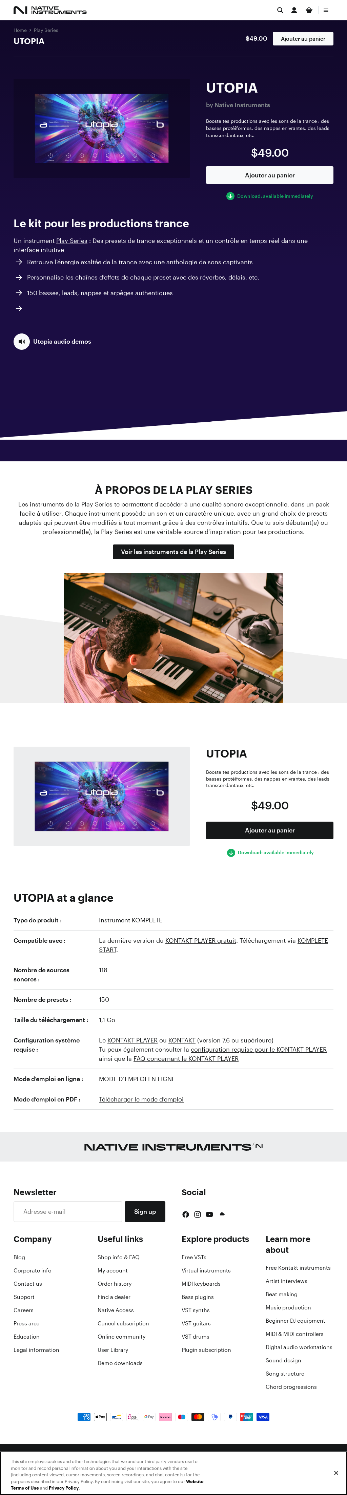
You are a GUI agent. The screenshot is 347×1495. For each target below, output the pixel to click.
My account (113, 1270)
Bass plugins (198, 1297)
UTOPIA (29, 41)
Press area (27, 1323)
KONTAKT (182, 1040)
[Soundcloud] (222, 1214)
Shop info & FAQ (119, 1257)
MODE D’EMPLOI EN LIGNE (137, 1079)
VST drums (195, 1336)
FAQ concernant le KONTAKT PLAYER (186, 1058)
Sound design (283, 1360)
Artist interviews (286, 1281)
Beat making (282, 1294)
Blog (19, 1257)
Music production (288, 1307)
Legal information (36, 1350)
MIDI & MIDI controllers (295, 1334)
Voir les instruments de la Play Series (173, 552)
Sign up (145, 1211)
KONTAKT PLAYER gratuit (200, 940)
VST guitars (196, 1323)
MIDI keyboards (201, 1283)
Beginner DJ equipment (295, 1320)
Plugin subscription (206, 1350)
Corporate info (33, 1270)
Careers (24, 1310)
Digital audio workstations (299, 1347)
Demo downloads (120, 1363)
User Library (113, 1350)
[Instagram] (197, 1214)
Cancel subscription (123, 1323)
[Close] (336, 1472)
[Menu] (326, 10)
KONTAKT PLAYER (132, 1040)
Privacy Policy (64, 1488)
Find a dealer (114, 1297)
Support (24, 1297)
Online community (121, 1336)
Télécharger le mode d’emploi (141, 1099)
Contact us (28, 1283)
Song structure (285, 1373)
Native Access (116, 1310)
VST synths (196, 1310)
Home (20, 30)
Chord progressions (291, 1386)
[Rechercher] (280, 10)
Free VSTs (194, 1257)
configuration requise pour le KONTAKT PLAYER (259, 1049)
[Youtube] (209, 1214)
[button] (52, 341)
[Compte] (294, 10)
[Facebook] (186, 1214)
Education (27, 1336)
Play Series (46, 30)
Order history (114, 1283)
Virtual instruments (206, 1270)
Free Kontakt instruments (298, 1267)
